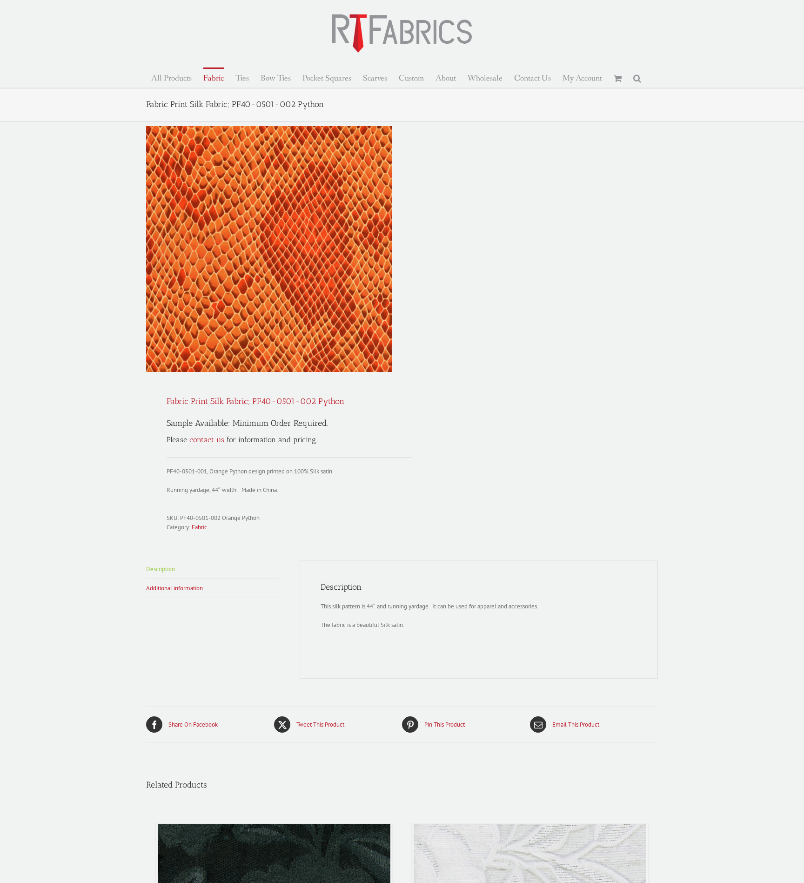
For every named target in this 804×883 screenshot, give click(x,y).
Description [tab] (160, 569)
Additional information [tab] (174, 588)
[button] (637, 77)
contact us (206, 439)
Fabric (199, 527)
